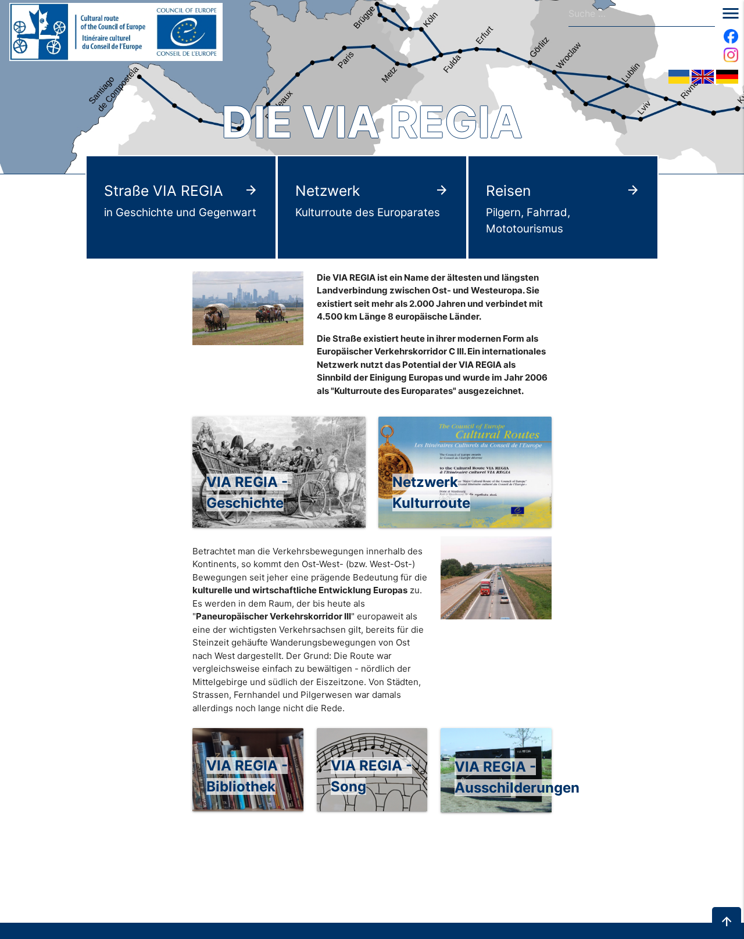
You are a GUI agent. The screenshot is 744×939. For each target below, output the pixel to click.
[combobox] (641, 13)
